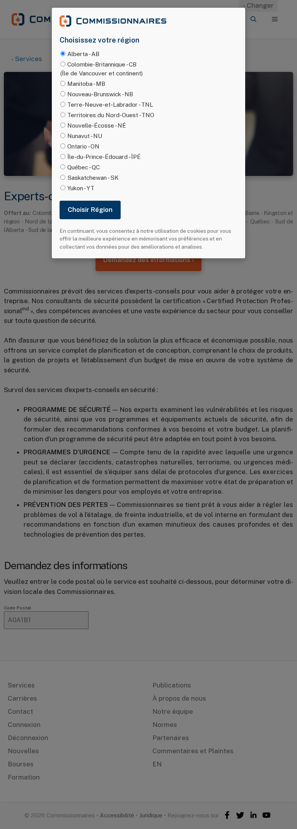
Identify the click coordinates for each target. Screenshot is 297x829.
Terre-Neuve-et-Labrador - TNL (110, 104)
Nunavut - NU (84, 135)
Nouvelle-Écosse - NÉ (96, 125)
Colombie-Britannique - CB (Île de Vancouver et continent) (101, 69)
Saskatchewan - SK (93, 177)
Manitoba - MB (86, 83)
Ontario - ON (83, 146)
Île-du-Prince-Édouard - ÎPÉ (104, 156)
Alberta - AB (83, 53)
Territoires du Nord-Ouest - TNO (110, 114)
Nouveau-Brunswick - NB (100, 93)
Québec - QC (83, 167)
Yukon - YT (80, 187)
